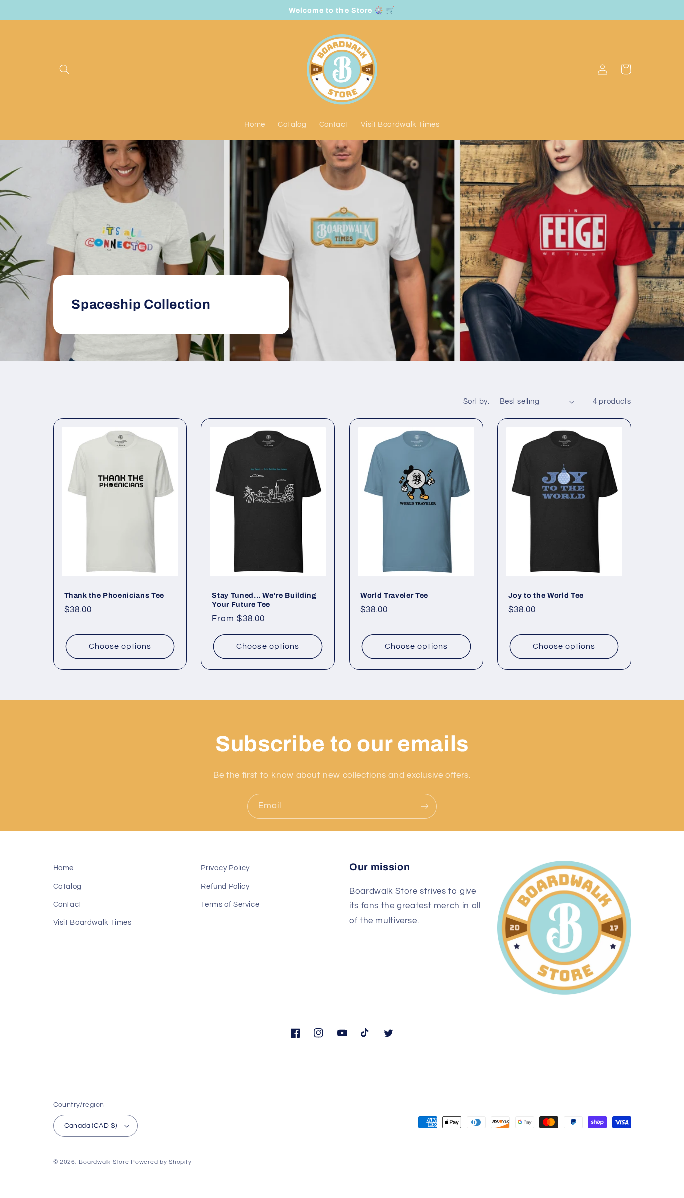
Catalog (67, 886)
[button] (64, 69)
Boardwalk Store (104, 1162)
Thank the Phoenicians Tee (114, 595)
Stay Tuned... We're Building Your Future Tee (264, 599)
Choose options (120, 646)
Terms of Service (230, 904)
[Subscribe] (424, 806)
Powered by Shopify (161, 1162)
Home (63, 868)
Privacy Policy (225, 868)
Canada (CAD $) (90, 1125)
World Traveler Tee (394, 595)
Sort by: (476, 401)
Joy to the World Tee (546, 595)
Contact (67, 904)
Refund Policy (225, 886)
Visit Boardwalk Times (92, 922)
